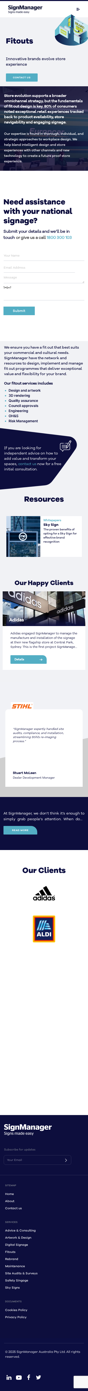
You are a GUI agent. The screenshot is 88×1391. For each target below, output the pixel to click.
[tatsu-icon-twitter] (38, 1377)
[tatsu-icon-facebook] (28, 1377)
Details (19, 659)
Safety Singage (16, 1280)
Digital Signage (16, 1244)
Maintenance (15, 1266)
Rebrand (11, 1259)
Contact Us (22, 77)
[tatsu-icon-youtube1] (19, 1377)
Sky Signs (12, 1287)
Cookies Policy (16, 1310)
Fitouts (10, 1252)
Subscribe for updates (19, 1150)
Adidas (16, 620)
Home (9, 1194)
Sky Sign (51, 525)
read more (20, 830)
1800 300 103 (59, 237)
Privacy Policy (16, 1317)
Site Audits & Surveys (21, 1273)
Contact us (13, 1208)
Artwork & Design (18, 1237)
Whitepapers (52, 520)
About (9, 1201)
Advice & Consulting (20, 1230)
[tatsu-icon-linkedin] (9, 1377)
